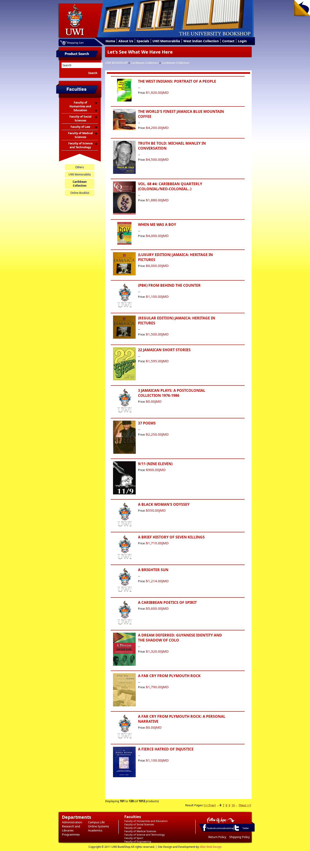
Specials (143, 41)
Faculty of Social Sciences (139, 824)
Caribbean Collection (145, 63)
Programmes (71, 834)
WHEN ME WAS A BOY (157, 224)
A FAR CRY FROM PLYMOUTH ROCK (169, 675)
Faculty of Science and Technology (144, 834)
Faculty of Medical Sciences (140, 831)
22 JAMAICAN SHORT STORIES (164, 349)
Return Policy (217, 837)
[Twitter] (236, 831)
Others (79, 167)
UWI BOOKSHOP (116, 63)
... (218, 805)
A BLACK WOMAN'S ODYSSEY (163, 504)
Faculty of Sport (133, 838)
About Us (125, 41)
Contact (228, 41)
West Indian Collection (201, 41)
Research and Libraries (71, 828)
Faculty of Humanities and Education (146, 821)
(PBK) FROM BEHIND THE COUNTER (169, 285)
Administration (72, 822)
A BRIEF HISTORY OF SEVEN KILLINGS (171, 537)
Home (110, 41)
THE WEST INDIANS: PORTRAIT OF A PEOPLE (177, 81)
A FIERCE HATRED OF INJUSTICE (166, 749)
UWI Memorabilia (166, 41)
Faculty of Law (132, 827)
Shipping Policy (239, 837)
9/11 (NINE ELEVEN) (155, 463)
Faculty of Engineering (137, 841)
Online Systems (98, 826)
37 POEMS (147, 423)
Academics (95, 830)
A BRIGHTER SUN (153, 569)
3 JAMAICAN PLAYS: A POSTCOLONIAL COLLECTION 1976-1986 (171, 393)
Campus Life (96, 822)
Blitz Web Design (210, 847)
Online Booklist (79, 193)
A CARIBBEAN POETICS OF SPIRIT (167, 602)
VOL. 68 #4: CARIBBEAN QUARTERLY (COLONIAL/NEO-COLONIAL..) (170, 186)
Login (242, 41)
